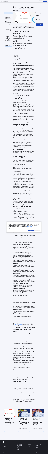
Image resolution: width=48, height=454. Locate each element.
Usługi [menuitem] (29, 446)
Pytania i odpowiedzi (7, 45)
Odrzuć (37, 230)
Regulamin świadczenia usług (20, 452)
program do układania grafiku (18, 324)
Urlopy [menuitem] (18, 446)
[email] (38, 15)
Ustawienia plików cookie (25, 230)
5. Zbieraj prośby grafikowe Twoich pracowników (8, 36)
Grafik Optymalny (15, 10)
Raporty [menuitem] (18, 448)
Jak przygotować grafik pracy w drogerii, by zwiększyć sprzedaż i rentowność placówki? (37, 421)
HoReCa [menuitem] (29, 445)
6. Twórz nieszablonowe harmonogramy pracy (8, 38)
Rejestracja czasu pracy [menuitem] (20, 444)
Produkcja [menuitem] (29, 444)
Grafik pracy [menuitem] (18, 443)
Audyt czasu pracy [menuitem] (38, 444)
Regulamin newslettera (30, 452)
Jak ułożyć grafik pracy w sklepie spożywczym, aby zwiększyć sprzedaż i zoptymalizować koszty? (24, 421)
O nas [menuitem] (37, 445)
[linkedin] (36, 15)
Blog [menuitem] (36, 446)
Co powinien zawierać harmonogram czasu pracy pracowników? (8, 17)
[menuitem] (17, 1)
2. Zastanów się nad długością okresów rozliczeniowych (8, 27)
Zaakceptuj (31, 230)
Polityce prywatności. (29, 226)
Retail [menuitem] (28, 443)
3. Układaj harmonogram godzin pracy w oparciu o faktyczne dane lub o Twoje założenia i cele (8, 30)
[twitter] (37, 15)
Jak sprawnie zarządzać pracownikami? (9, 420)
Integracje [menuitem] (18, 449)
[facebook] (35, 15)
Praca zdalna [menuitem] (18, 447)
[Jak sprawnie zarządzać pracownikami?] (10, 413)
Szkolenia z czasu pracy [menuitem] (39, 443)
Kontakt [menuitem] (37, 447)
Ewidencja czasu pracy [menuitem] (20, 445)
